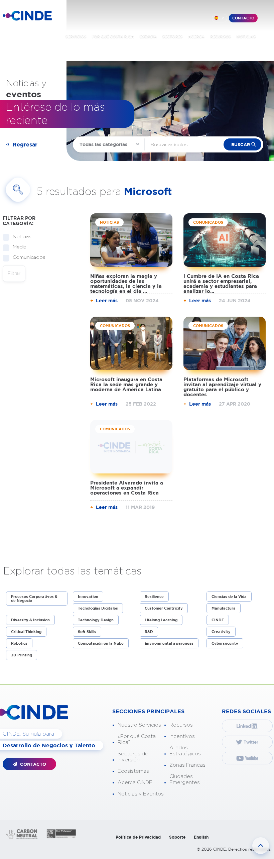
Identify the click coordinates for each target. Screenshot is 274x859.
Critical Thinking (26, 632)
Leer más (107, 300)
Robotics (19, 643)
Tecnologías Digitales (98, 608)
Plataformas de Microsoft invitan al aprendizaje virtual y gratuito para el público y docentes (222, 387)
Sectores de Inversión (133, 756)
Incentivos (182, 736)
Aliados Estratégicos (185, 750)
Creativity (221, 632)
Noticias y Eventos (141, 793)
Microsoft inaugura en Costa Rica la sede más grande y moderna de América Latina (126, 384)
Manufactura (224, 608)
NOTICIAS (246, 36)
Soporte (177, 837)
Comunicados (29, 257)
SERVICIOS (75, 36)
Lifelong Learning (161, 620)
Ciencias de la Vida (229, 597)
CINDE (218, 620)
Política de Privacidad (138, 837)
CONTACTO (243, 18)
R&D (149, 632)
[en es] (219, 18)
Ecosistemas (133, 771)
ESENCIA (148, 36)
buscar (240, 144)
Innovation (88, 597)
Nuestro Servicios (139, 725)
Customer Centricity (164, 608)
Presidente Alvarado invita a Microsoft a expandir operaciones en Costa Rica (126, 488)
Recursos (181, 725)
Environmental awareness (169, 643)
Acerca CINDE (135, 782)
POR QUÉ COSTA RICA (113, 36)
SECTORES (172, 36)
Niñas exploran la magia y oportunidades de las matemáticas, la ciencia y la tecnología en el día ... (126, 283)
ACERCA (196, 36)
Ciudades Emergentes (184, 779)
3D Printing (21, 655)
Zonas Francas (187, 765)
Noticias (22, 236)
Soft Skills (87, 632)
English (201, 837)
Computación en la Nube (101, 643)
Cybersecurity (225, 643)
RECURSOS (220, 36)
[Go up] (260, 845)
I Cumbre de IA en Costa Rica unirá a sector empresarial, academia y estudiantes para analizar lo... (221, 283)
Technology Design (96, 620)
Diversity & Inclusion (30, 620)
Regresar (25, 144)
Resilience (154, 597)
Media (19, 247)
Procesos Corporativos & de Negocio (34, 599)
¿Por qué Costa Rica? (137, 739)
